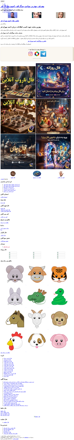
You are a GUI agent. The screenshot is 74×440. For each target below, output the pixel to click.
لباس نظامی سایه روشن (9, 390)
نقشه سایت (15, 438)
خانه (4, 4)
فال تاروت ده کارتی (8, 370)
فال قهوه (3, 208)
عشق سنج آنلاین (4, 241)
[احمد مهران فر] (12, 17)
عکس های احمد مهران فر (10, 21)
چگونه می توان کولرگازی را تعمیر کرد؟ (12, 383)
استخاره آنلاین (6, 10)
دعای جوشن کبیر (5, 228)
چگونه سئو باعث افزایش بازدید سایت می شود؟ (14, 391)
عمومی (2, 179)
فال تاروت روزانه (7, 358)
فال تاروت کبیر (7, 359)
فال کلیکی (3, 235)
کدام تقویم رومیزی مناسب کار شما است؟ (13, 386)
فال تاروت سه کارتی (8, 363)
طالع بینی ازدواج (4, 222)
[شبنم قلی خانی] (60, 17)
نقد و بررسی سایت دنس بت (10, 402)
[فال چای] (18, 168)
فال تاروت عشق (7, 372)
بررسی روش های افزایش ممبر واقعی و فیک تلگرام (15, 405)
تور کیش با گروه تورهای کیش (10, 395)
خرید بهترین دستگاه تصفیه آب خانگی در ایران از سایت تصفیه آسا (18, 382)
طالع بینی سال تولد (5, 352)
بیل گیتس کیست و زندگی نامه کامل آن (12, 388)
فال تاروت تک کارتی (8, 362)
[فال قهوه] (18, 133)
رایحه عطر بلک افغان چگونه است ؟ (11, 404)
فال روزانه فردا (7, 432)
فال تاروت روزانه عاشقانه (9, 373)
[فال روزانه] (53, 98)
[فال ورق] (53, 168)
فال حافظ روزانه (5, 412)
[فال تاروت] (18, 98)
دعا (1, 229)
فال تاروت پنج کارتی (8, 366)
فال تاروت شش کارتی (8, 368)
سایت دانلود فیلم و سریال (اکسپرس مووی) (13, 401)
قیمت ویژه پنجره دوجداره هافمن (11, 387)
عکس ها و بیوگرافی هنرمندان (10, 433)
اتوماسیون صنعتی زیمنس (9, 398)
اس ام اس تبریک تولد (8, 187)
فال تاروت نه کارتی (8, 369)
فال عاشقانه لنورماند (8, 429)
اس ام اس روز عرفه (8, 191)
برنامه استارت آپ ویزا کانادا (10, 397)
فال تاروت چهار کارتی (8, 365)
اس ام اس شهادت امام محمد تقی (11, 184)
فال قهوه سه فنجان (5, 209)
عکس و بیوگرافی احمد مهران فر (37, 41)
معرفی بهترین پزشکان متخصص (11, 394)
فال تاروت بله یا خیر (8, 375)
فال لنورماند (6, 430)
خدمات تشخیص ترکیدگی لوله (10, 399)
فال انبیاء (3, 202)
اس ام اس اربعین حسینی (9, 190)
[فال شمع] (53, 133)
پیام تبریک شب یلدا (5, 415)
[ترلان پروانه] (36, 17)
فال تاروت (5, 376)
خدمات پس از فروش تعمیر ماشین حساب (13, 384)
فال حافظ (3, 411)
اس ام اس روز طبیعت (8, 188)
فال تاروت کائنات (7, 361)
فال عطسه (6, 422)
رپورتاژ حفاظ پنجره (8, 393)
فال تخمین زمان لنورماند (9, 428)
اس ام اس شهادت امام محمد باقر (11, 186)
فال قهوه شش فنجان (6, 211)
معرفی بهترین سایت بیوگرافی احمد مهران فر (22, 6)
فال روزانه (6, 8)
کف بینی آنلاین (4, 217)
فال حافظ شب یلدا (5, 413)
